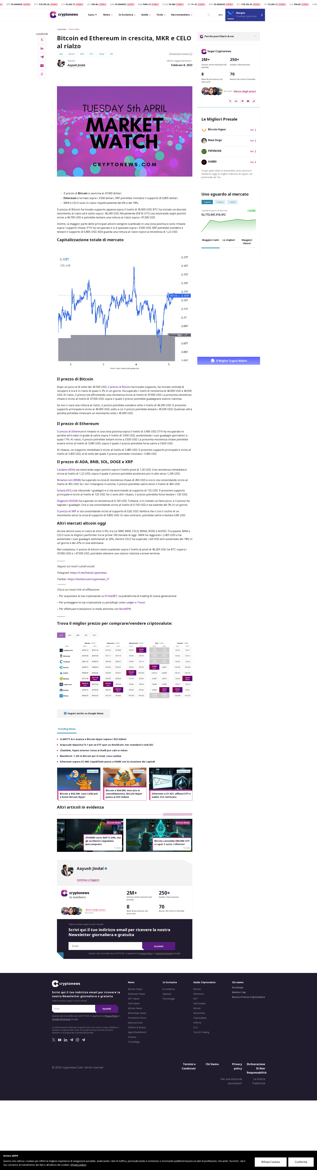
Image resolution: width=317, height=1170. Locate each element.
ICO (195, 1027)
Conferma (301, 1162)
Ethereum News (136, 994)
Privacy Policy (146, 953)
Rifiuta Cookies (270, 1162)
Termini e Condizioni (189, 1066)
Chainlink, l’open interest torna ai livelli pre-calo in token (93, 750)
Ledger (130, 602)
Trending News (67, 728)
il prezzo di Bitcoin (119, 387)
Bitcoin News (74, 29)
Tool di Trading (201, 1032)
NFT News (133, 998)
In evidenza (169, 989)
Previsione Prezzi (137, 1018)
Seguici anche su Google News (85, 713)
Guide (144, 14)
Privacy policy (237, 1066)
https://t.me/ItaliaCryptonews (88, 573)
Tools (159, 14)
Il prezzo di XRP (66, 511)
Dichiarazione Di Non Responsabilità (256, 1068)
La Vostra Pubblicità (258, 1081)
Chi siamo (238, 982)
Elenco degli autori (245, 91)
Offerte (197, 1022)
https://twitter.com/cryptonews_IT (88, 579)
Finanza (132, 1037)
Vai (252, 130)
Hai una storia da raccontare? (231, 1081)
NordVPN (125, 609)
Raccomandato (180, 14)
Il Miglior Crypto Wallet (231, 361)
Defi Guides (199, 1003)
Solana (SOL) (65, 490)
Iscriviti (158, 946)
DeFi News (134, 1003)
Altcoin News (135, 1008)
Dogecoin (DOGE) (67, 501)
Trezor (141, 602)
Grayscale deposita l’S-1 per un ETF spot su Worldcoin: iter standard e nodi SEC (106, 744)
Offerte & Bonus (137, 1027)
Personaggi (169, 998)
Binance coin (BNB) (69, 480)
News (106, 14)
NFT (195, 998)
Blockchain (199, 1013)
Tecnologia (134, 1041)
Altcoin (197, 1008)
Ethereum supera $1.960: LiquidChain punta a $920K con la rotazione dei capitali (107, 761)
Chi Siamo (212, 1064)
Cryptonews (61, 29)
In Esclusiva (126, 14)
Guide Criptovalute (204, 982)
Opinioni (167, 994)
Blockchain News (137, 1013)
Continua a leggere (88, 879)
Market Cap (239, 992)
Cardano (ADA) (66, 469)
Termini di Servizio (164, 953)
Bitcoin (197, 989)
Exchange (237, 987)
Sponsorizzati (135, 1022)
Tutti (91, 14)
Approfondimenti (137, 1032)
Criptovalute (200, 1018)
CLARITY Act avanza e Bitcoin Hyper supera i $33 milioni (93, 739)
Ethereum (198, 994)
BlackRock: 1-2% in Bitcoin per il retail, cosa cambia (90, 756)
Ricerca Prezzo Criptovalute (248, 997)
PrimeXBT (111, 596)
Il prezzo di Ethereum (70, 431)
